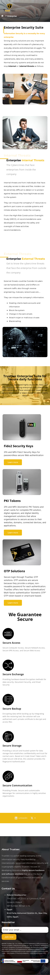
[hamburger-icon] (42, 8)
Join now (9, 937)
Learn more (13, 462)
